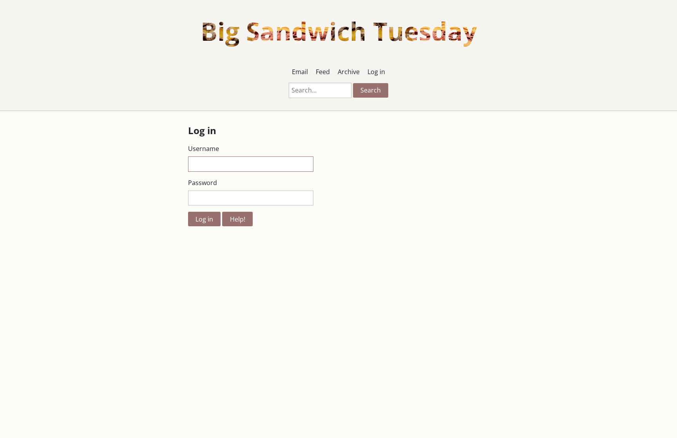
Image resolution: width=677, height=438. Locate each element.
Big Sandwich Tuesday (339, 31)
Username (203, 148)
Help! (237, 219)
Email (300, 71)
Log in (376, 71)
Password (202, 182)
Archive (349, 71)
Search (370, 90)
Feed (323, 71)
